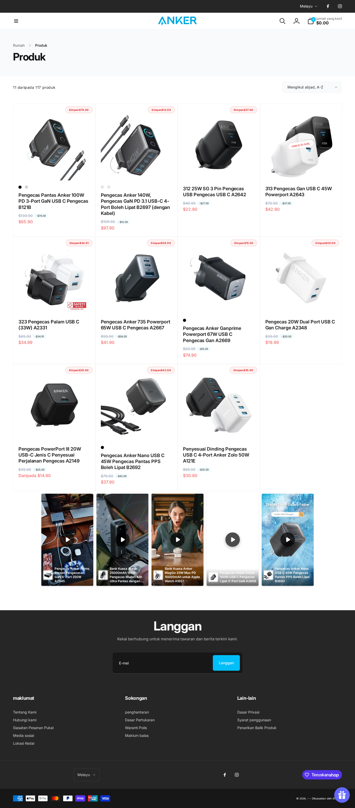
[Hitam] (20, 187)
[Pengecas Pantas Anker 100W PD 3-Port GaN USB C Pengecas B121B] (54, 170)
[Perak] (26, 187)
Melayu (306, 6)
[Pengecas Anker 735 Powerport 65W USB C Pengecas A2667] (136, 304)
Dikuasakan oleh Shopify (327, 798)
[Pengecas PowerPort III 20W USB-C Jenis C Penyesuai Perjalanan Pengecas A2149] (54, 431)
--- (309, 798)
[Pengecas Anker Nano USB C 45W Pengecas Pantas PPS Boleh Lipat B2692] (136, 431)
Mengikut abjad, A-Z (305, 87)
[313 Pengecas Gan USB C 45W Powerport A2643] (301, 170)
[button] (16, 21)
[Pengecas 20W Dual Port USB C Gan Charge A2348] (301, 304)
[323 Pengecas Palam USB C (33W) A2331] (54, 304)
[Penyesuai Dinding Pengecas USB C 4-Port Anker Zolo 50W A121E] (219, 431)
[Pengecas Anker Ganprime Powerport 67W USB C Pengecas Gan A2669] (219, 304)
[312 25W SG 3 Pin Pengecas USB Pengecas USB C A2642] (219, 170)
